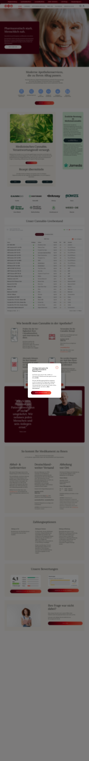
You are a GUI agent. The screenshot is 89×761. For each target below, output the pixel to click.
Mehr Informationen (41, 392)
